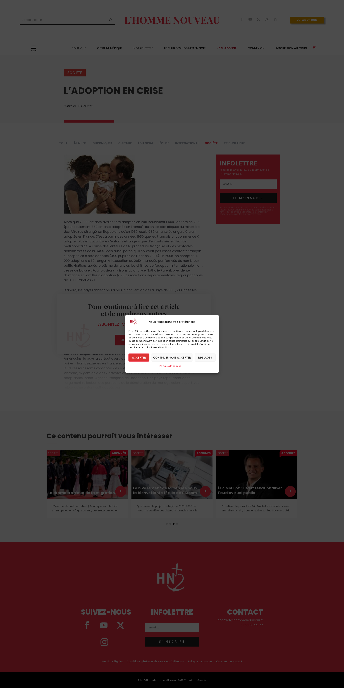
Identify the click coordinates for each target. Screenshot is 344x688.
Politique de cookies (170, 366)
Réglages (205, 357)
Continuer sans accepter (172, 357)
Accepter (139, 357)
